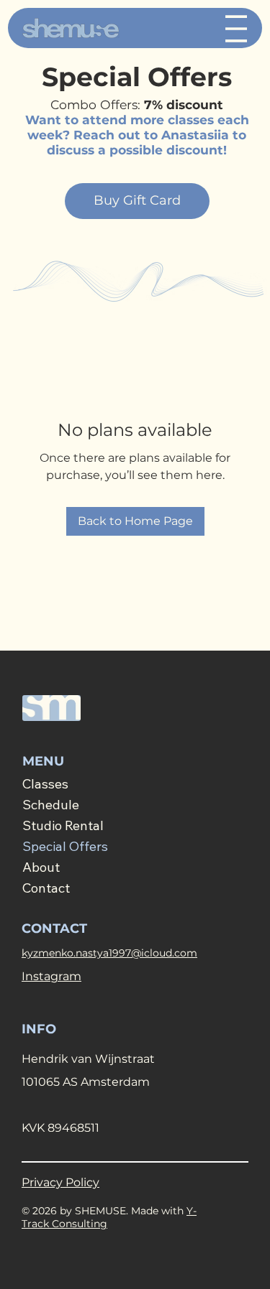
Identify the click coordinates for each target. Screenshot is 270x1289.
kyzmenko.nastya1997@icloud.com (109, 952)
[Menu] (236, 29)
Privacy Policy (60, 1182)
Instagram (51, 976)
